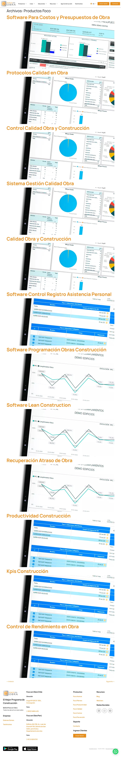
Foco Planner (77, 701)
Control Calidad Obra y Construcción (48, 128)
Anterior (10, 681)
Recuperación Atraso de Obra (39, 460)
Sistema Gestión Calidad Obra (40, 183)
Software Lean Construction (39, 405)
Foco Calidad (77, 709)
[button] (22, 3)
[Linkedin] (99, 710)
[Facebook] (110, 710)
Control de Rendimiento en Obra (43, 626)
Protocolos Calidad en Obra (37, 72)
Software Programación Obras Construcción (56, 349)
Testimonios (7, 724)
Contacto (76, 726)
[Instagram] (104, 710)
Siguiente (110, 681)
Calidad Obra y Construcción (39, 239)
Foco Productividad (80, 705)
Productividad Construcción (39, 515)
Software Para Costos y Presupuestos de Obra (58, 17)
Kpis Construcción (27, 571)
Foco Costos (77, 713)
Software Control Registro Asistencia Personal (59, 294)
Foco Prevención (79, 717)
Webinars (100, 701)
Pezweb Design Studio (112, 749)
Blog (98, 696)
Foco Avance (77, 696)
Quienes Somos (8, 720)
